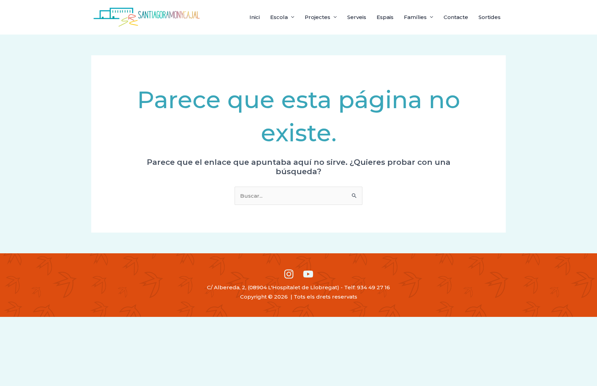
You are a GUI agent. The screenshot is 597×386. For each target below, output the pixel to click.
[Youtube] (308, 274)
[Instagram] (289, 274)
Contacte (456, 17)
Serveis (356, 17)
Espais (385, 17)
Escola (279, 17)
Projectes (317, 17)
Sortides (489, 17)
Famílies (415, 17)
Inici (254, 17)
